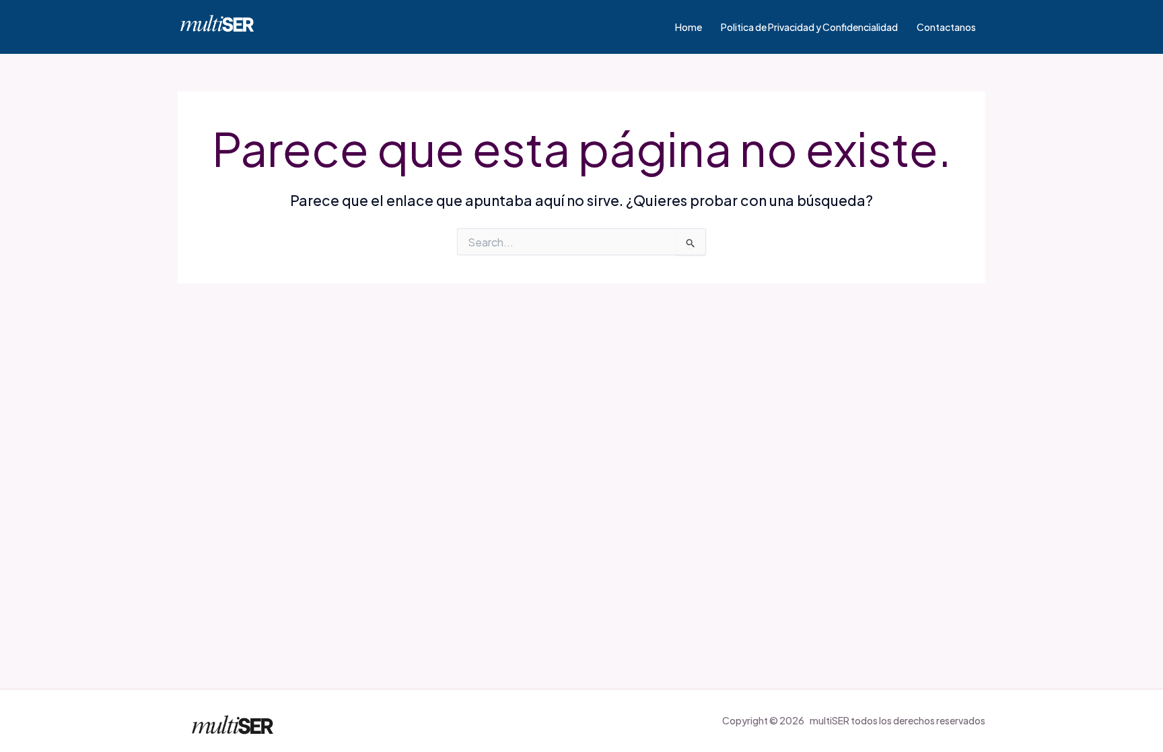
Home (688, 27)
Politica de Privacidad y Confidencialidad (809, 27)
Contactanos (946, 27)
